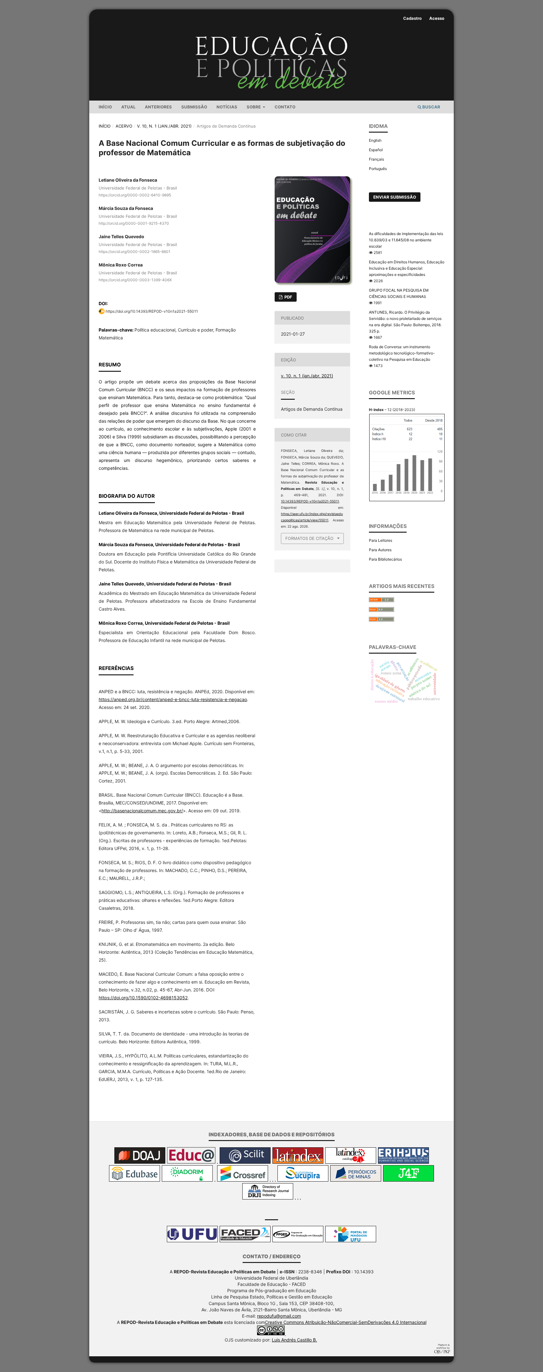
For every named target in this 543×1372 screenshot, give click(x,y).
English (375, 140)
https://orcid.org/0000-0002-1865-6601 (134, 251)
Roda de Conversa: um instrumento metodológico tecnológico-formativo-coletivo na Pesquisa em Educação (402, 353)
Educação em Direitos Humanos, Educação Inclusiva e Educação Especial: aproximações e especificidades (406, 268)
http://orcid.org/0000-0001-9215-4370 (134, 223)
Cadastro (412, 18)
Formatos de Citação (309, 538)
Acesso (436, 18)
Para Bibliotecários (385, 559)
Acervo (124, 126)
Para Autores (380, 549)
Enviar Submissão (394, 197)
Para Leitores (380, 540)
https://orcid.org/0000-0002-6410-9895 (135, 195)
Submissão (194, 106)
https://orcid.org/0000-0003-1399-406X (135, 279)
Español (376, 149)
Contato (285, 106)
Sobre (254, 106)
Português (378, 168)
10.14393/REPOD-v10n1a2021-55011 (310, 501)
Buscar (430, 106)
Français (376, 159)
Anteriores (158, 106)
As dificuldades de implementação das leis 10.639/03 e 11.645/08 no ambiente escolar (406, 240)
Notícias (227, 106)
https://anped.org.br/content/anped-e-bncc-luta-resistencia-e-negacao (173, 699)
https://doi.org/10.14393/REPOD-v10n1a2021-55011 (152, 311)
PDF (287, 296)
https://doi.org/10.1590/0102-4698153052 (143, 997)
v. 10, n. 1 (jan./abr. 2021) (164, 126)
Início (105, 106)
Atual (128, 106)
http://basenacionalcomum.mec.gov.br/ (142, 810)
